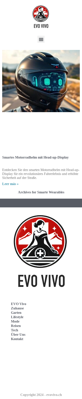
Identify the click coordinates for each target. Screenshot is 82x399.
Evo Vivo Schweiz (20, 383)
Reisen (16, 326)
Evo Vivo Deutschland (23, 355)
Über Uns (18, 334)
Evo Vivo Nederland (22, 374)
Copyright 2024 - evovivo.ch (41, 395)
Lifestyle (17, 317)
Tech (14, 330)
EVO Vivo (18, 304)
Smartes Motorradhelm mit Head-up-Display (35, 157)
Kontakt (17, 339)
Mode (15, 321)
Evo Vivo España (19, 364)
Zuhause (17, 308)
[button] (41, 39)
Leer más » (10, 184)
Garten (16, 312)
